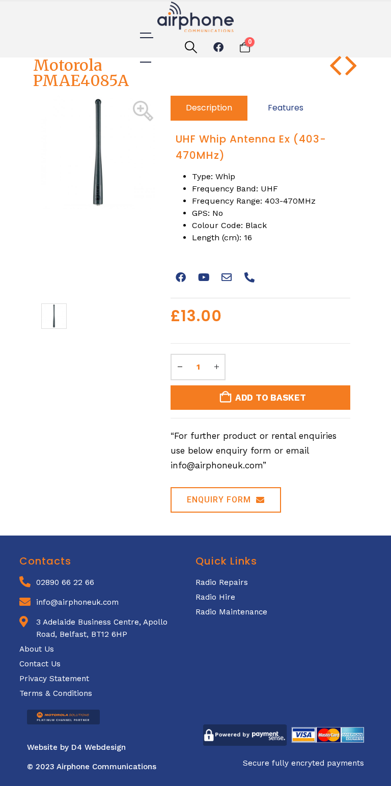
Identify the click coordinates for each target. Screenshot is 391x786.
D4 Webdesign (98, 747)
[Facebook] (218, 47)
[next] (351, 70)
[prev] (335, 70)
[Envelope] (226, 277)
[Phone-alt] (249, 277)
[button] (190, 47)
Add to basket (270, 397)
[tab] (209, 108)
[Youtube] (203, 277)
